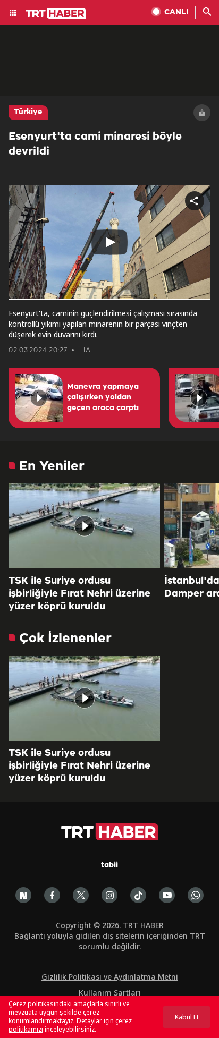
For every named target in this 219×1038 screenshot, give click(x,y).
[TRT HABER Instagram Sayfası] (109, 895)
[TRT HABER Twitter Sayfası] (81, 895)
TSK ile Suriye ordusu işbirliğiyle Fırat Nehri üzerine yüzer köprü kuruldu (79, 594)
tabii (109, 866)
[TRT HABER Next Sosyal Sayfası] (23, 895)
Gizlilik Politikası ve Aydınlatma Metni (109, 977)
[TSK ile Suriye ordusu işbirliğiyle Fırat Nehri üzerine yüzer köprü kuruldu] (84, 525)
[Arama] (207, 12)
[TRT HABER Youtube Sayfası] (167, 895)
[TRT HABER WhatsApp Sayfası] (196, 895)
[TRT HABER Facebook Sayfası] (52, 895)
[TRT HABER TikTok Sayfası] (138, 895)
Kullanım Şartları (110, 993)
